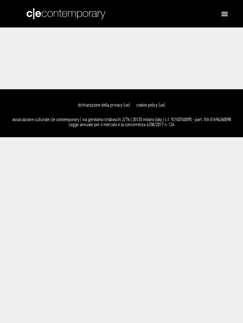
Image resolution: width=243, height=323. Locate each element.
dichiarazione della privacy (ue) (104, 105)
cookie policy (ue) (150, 105)
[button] (224, 14)
